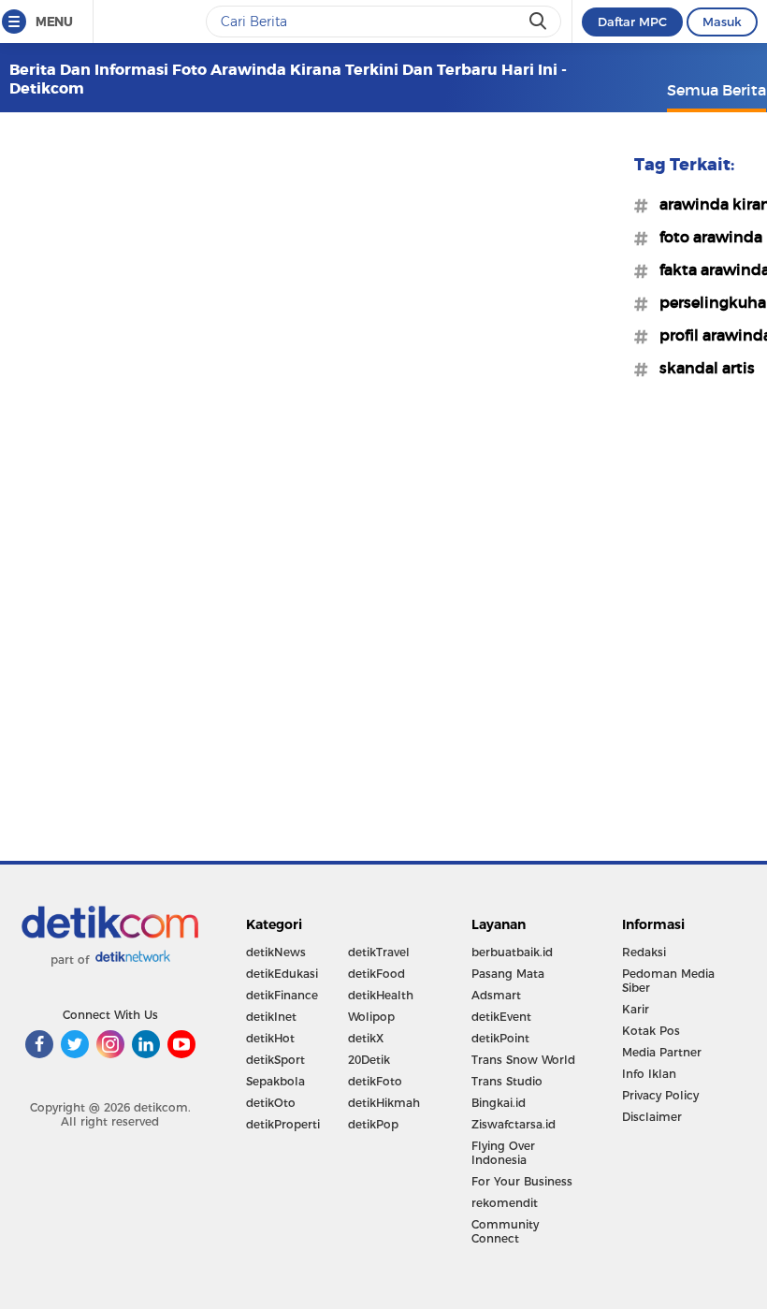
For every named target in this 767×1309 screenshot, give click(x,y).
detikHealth (380, 995)
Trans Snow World (523, 1060)
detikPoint (500, 1038)
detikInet (271, 1017)
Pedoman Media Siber (668, 981)
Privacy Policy (660, 1095)
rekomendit (504, 1203)
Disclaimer (652, 1117)
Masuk (722, 21)
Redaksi (644, 952)
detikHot (270, 1038)
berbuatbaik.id (512, 952)
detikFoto (375, 1081)
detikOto (271, 1103)
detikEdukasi (282, 974)
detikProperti (283, 1124)
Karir (635, 1009)
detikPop (373, 1124)
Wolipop (371, 1017)
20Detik (369, 1060)
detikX (366, 1038)
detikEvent (501, 1017)
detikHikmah (384, 1103)
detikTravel (379, 952)
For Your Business (521, 1181)
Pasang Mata (507, 974)
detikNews (276, 952)
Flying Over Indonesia (503, 1153)
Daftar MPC (632, 21)
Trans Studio (507, 1081)
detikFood (376, 974)
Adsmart (496, 995)
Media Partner (662, 1052)
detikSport (275, 1060)
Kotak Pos (651, 1031)
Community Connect (505, 1231)
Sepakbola (275, 1081)
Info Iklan (649, 1074)
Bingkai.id (498, 1103)
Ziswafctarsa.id (513, 1124)
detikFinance (282, 995)
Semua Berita (716, 89)
